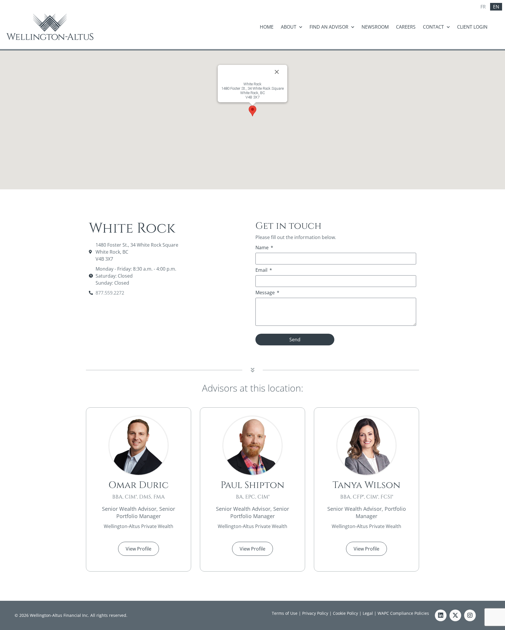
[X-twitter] (455, 615)
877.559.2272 (110, 293)
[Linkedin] (441, 615)
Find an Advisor (328, 27)
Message (265, 293)
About (288, 27)
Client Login (472, 27)
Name (262, 248)
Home (267, 27)
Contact (433, 27)
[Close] (277, 72)
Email (262, 270)
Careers (406, 27)
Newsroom (375, 27)
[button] (252, 110)
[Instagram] (470, 615)
